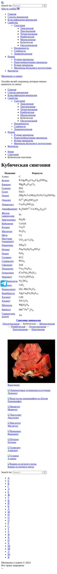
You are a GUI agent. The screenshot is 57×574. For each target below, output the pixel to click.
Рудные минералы (24, 59)
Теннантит (7, 268)
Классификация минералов (22, 19)
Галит (5, 191)
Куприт (6, 227)
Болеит (5, 180)
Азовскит (13, 450)
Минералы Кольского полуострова (32, 68)
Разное (11, 56)
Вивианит (13, 434)
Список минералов (18, 17)
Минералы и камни (11, 76)
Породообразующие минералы (30, 62)
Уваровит (7, 277)
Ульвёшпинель (10, 281)
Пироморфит (15, 401)
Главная (12, 14)
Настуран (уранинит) (8, 240)
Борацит (6, 184)
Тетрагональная (28, 34)
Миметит (13, 409)
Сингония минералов (28, 320)
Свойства (13, 22)
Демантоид (8, 204)
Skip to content (8, 8)
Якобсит (6, 309)
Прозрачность (21, 48)
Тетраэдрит (8, 272)
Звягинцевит (9, 219)
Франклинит (9, 289)
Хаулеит (6, 297)
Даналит (6, 200)
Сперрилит (8, 261)
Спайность (20, 51)
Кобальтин (7, 223)
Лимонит (13, 393)
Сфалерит (7, 265)
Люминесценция (23, 53)
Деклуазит (13, 417)
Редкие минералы (23, 65)
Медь (4, 235)
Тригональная (27, 31)
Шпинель (7, 305)
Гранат (5, 195)
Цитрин (12, 442)
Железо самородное (8, 214)
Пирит (5, 253)
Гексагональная (28, 45)
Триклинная (26, 28)
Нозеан (6, 249)
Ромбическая (27, 36)
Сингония (19, 25)
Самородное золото (8, 315)
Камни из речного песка (21, 466)
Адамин (12, 458)
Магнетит (7, 231)
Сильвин (6, 257)
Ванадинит (14, 385)
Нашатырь (7, 245)
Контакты (13, 70)
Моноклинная (27, 39)
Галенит (6, 188)
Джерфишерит (9, 209)
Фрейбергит (8, 293)
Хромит (6, 301)
